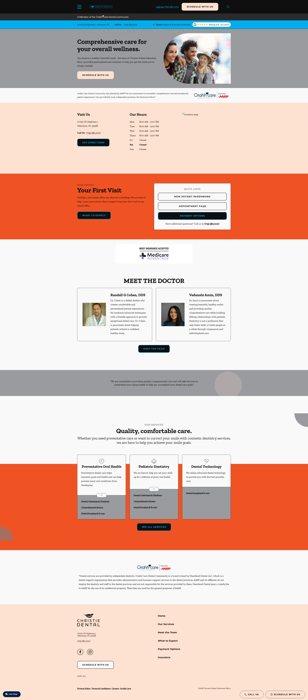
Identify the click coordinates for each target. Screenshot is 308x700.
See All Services (154, 527)
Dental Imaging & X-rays (93, 513)
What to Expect (94, 215)
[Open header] (80, 6)
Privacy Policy (84, 688)
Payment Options (192, 216)
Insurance (164, 657)
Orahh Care (125, 688)
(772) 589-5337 (130, 24)
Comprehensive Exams (92, 507)
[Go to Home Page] (101, 6)
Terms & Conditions (101, 688)
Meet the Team (154, 348)
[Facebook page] (80, 652)
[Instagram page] (90, 652)
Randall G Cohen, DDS (127, 295)
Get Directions (93, 142)
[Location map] (206, 138)
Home (161, 615)
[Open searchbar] (228, 6)
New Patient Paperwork (192, 196)
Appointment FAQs (192, 206)
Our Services (166, 624)
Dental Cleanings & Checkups (95, 501)
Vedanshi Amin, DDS (205, 295)
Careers (115, 688)
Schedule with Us (200, 6)
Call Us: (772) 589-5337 (167, 6)
